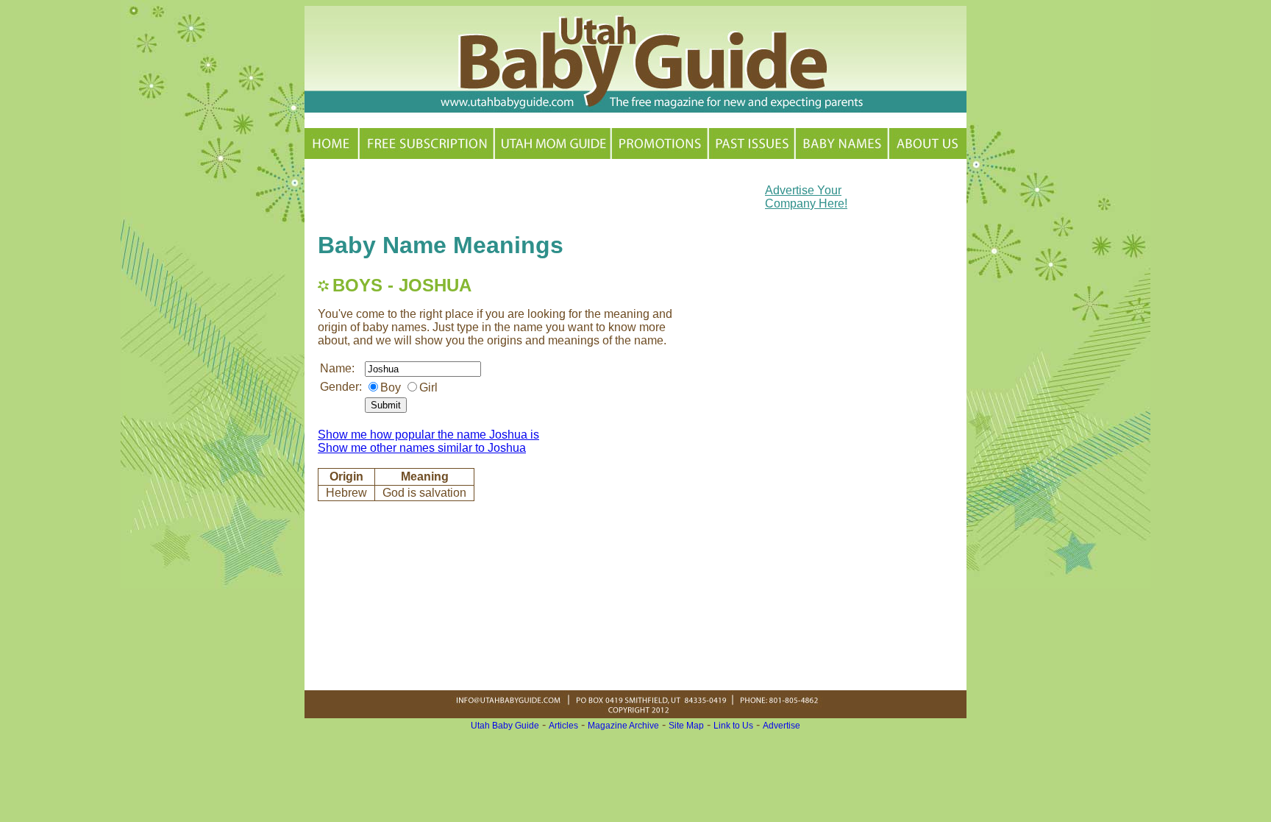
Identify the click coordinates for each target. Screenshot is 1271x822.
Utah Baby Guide (505, 725)
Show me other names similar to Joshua (422, 448)
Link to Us (733, 725)
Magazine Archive (623, 725)
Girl (428, 387)
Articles (563, 725)
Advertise (781, 725)
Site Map (686, 725)
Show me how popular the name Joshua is (428, 434)
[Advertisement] (490, 194)
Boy (390, 387)
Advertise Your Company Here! (806, 197)
